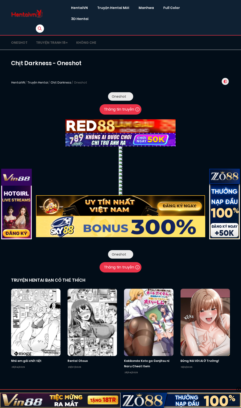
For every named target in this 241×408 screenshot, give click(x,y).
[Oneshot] (120, 96)
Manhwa (146, 7)
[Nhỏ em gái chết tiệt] (35, 322)
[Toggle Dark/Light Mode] (225, 81)
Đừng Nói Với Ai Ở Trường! (200, 361)
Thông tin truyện (119, 109)
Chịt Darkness (61, 82)
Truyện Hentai (38, 82)
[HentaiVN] (27, 14)
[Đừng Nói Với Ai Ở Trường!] (205, 322)
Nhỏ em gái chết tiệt (26, 361)
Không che (86, 42)
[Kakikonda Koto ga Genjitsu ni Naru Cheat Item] (148, 322)
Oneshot (19, 42)
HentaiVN (79, 7)
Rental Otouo (78, 361)
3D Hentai (79, 18)
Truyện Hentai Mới (113, 7)
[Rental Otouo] (92, 322)
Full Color (171, 7)
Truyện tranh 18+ (52, 42)
